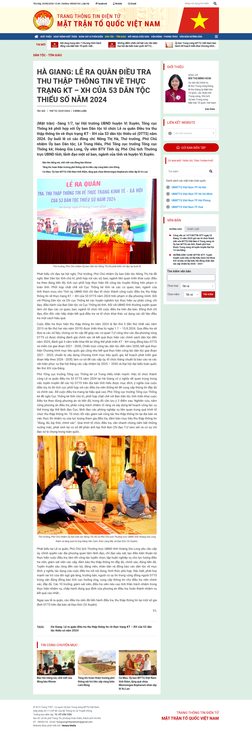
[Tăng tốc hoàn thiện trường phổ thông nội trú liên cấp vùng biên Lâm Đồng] (97, 662)
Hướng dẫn (175, 229)
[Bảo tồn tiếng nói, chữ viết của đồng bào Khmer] (56, 662)
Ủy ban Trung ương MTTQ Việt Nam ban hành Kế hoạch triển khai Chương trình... (195, 44)
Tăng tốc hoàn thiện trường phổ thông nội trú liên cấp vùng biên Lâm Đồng (96, 681)
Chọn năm (173, 294)
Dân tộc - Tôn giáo (47, 55)
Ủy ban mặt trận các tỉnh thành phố (190, 160)
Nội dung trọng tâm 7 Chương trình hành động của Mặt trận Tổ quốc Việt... (80, 44)
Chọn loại (173, 285)
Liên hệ (85, 3)
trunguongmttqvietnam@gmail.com (74, 722)
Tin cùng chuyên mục (59, 645)
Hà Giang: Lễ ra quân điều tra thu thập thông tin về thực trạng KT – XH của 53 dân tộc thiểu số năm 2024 (101, 628)
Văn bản (174, 220)
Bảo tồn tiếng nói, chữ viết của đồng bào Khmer (54, 679)
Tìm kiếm (208, 294)
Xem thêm (210, 109)
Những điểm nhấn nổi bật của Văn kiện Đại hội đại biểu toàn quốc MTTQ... (137, 44)
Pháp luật (193, 229)
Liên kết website (181, 122)
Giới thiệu (175, 67)
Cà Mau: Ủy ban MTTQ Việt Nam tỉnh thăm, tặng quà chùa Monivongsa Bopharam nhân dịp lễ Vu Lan (138, 683)
